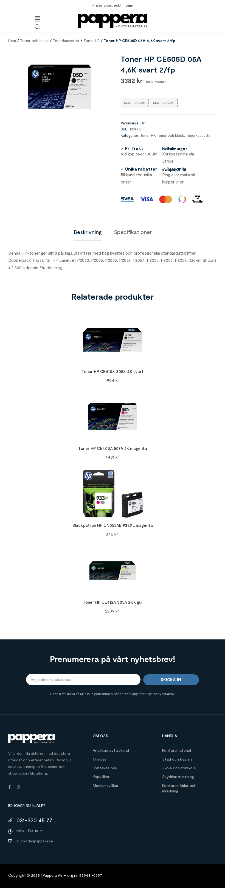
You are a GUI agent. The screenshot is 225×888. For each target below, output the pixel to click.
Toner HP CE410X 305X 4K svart (112, 371)
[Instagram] (18, 787)
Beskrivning (88, 232)
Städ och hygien (177, 759)
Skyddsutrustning (178, 776)
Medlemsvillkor (106, 785)
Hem (12, 40)
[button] (37, 19)
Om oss (99, 759)
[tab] (88, 232)
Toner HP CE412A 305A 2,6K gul (112, 602)
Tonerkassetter (66, 40)
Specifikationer (133, 232)
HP (142, 123)
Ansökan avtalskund (111, 750)
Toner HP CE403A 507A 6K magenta (112, 448)
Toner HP (91, 40)
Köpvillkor (101, 776)
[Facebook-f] (9, 787)
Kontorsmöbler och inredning (179, 788)
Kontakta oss (105, 767)
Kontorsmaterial (176, 750)
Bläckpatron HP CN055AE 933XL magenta (112, 525)
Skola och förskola (179, 767)
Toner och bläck (34, 40)
